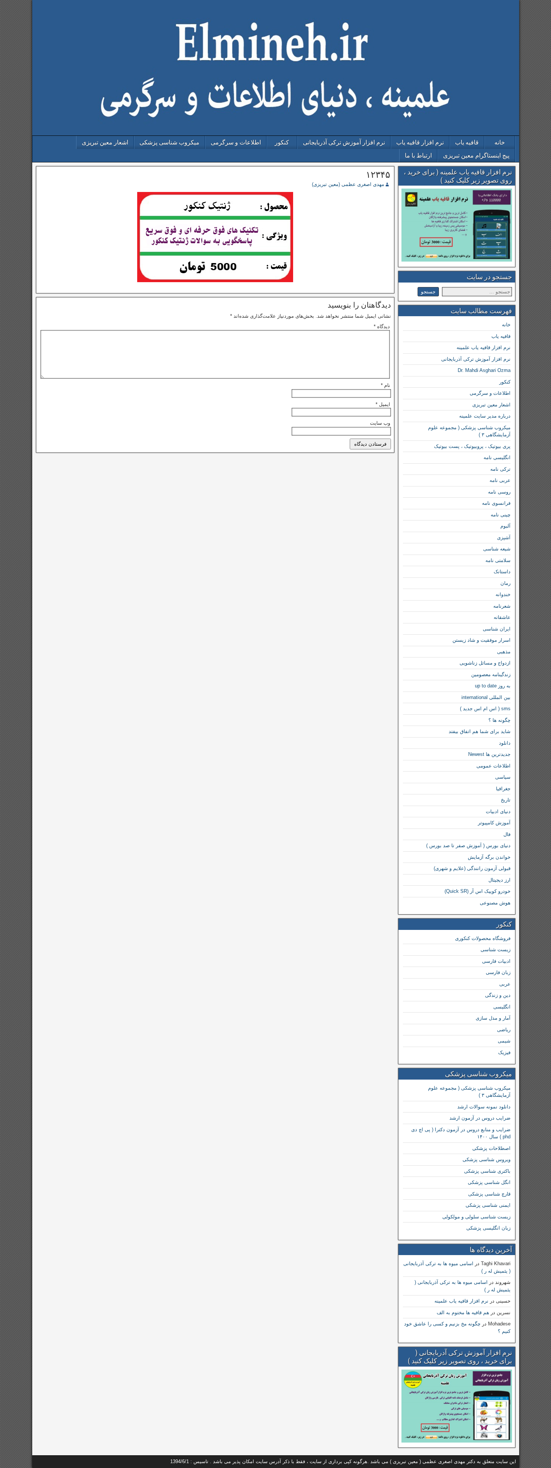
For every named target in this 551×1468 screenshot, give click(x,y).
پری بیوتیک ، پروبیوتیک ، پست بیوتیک (472, 446)
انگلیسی (502, 1007)
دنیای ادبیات (498, 811)
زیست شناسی (496, 949)
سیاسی (503, 777)
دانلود (505, 743)
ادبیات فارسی (496, 961)
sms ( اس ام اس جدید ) (485, 708)
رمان (505, 583)
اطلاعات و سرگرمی (236, 142)
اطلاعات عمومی (493, 766)
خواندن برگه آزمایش (489, 857)
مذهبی (504, 651)
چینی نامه (501, 515)
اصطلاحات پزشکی (491, 1148)
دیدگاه (382, 326)
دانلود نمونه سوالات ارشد (484, 1107)
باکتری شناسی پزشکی (487, 1171)
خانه (499, 142)
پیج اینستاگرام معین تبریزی (476, 155)
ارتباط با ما (418, 155)
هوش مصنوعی (495, 903)
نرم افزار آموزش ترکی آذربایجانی (344, 142)
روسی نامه (499, 492)
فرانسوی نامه (496, 503)
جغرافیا (503, 788)
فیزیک (504, 1052)
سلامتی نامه (498, 560)
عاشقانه (502, 617)
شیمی (504, 1041)
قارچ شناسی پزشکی (489, 1194)
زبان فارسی (498, 972)
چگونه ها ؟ (499, 720)
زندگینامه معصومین (491, 674)
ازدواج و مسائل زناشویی (485, 663)
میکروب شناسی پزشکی (169, 142)
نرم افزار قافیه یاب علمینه (484, 347)
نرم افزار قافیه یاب (420, 142)
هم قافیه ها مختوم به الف (463, 1312)
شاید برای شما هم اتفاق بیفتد (480, 731)
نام (385, 385)
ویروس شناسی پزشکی (487, 1159)
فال (507, 834)
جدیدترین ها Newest (489, 754)
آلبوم (505, 526)
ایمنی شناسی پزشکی (488, 1205)
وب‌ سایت (380, 423)
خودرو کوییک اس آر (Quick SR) (478, 891)
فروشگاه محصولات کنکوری (483, 938)
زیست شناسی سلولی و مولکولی (476, 1217)
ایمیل (383, 404)
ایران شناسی (497, 629)
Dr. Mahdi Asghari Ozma (484, 370)
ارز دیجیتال (499, 880)
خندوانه (503, 594)
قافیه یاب (467, 142)
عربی (505, 984)
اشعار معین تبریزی (105, 142)
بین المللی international (486, 697)
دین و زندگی (498, 995)
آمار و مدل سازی (493, 1018)
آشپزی (504, 537)
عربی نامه (500, 480)
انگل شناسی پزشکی (489, 1182)
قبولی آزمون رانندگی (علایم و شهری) (472, 868)
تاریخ (506, 800)
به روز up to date (493, 686)
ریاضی (504, 1029)
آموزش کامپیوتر (494, 822)
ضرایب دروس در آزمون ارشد (480, 1118)
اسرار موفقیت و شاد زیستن (481, 640)
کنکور (282, 142)
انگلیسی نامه (497, 457)
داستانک (502, 571)
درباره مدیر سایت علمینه (485, 416)
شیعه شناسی (497, 549)
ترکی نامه (500, 469)
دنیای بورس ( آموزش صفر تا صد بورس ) (468, 845)
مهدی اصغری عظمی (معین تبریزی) (348, 184)
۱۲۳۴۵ (378, 175)
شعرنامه (502, 606)
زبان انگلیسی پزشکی (488, 1228)
